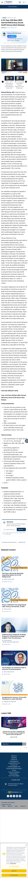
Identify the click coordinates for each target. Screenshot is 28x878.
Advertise (14, 757)
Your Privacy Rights (14, 776)
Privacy (14, 770)
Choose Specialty (12, 6)
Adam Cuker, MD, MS (9, 671)
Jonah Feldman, (8, 640)
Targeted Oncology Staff (10, 701)
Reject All (14, 871)
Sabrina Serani (7, 609)
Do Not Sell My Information (14, 768)
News (16, 806)
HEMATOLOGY (21, 542)
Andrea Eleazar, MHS (9, 579)
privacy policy (8, 534)
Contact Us (14, 759)
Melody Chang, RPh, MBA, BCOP (11, 642)
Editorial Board (14, 774)
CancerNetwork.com (14, 763)
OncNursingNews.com (14, 767)
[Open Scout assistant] (20, 2)
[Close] (26, 845)
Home (3, 806)
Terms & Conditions (14, 772)
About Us (14, 756)
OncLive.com (14, 765)
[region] (14, 860)
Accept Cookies (14, 875)
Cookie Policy (13, 863)
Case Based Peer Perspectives (9, 542)
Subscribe (20, 529)
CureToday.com (14, 761)
